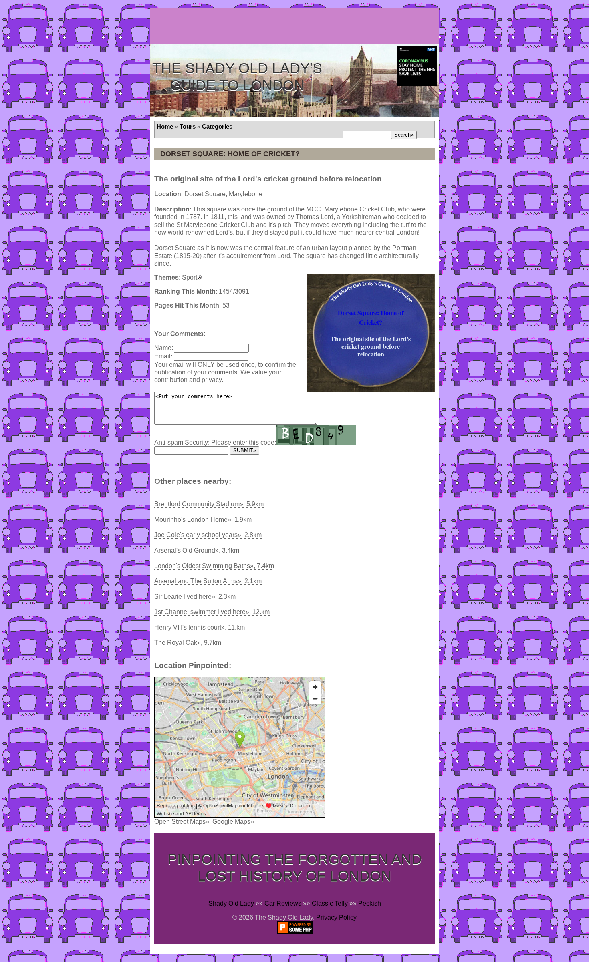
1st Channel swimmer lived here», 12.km (212, 611)
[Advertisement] (296, 26)
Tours (188, 126)
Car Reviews (282, 903)
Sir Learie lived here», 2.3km (195, 596)
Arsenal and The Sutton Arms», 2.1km (208, 581)
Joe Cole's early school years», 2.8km (208, 534)
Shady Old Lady (231, 903)
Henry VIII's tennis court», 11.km (199, 627)
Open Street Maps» (181, 821)
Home (165, 126)
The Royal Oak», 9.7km (187, 642)
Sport (189, 277)
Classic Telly (330, 903)
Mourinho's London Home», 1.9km (203, 519)
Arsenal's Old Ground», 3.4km (196, 550)
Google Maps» (233, 821)
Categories (217, 126)
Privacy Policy (336, 917)
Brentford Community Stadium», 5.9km (209, 504)
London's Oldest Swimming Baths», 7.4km (214, 565)
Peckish (369, 903)
